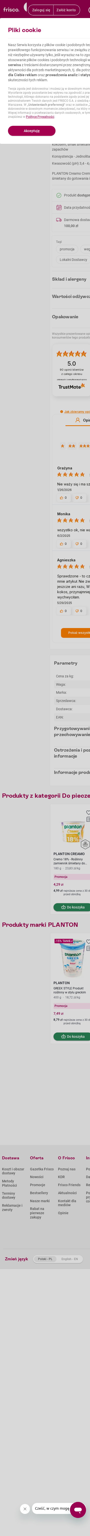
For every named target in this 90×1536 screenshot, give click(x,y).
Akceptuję (32, 131)
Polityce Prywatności (40, 117)
